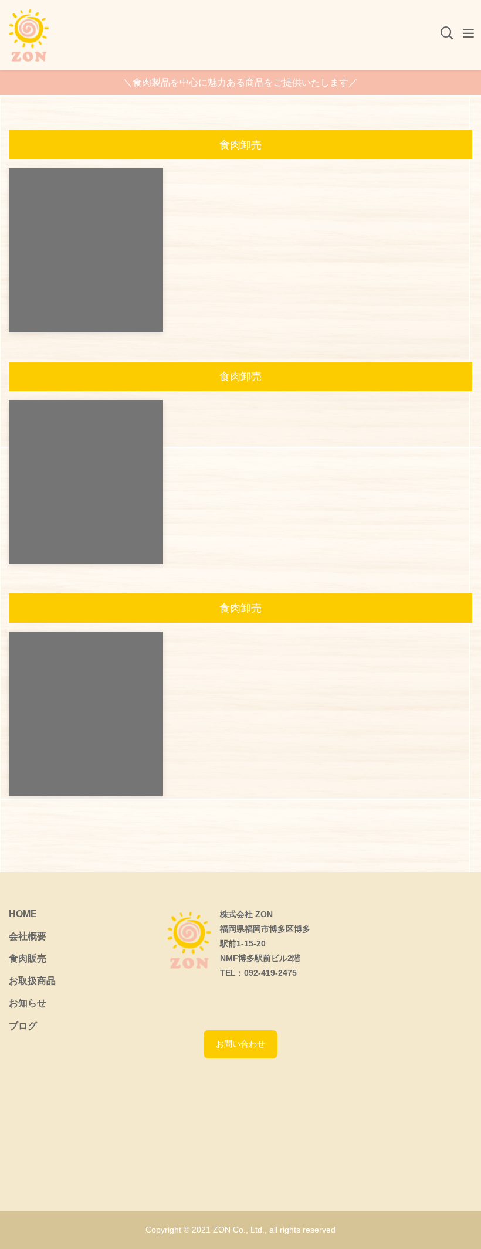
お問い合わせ (240, 1043)
